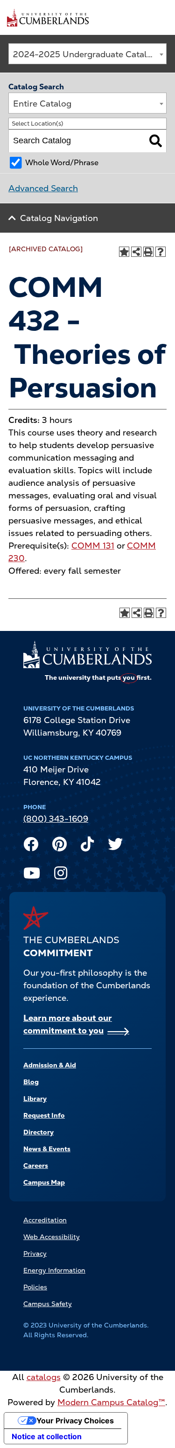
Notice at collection (47, 1436)
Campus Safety (47, 1304)
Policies (35, 1287)
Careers (35, 1165)
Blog (31, 1082)
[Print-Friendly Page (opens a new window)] (148, 252)
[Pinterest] (59, 846)
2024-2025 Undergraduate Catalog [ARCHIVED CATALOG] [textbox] (89, 54)
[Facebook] (30, 846)
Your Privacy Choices (75, 1420)
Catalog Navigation (59, 218)
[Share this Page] (136, 252)
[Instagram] (60, 875)
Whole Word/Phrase (61, 163)
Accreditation (45, 1220)
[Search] (156, 141)
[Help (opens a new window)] (160, 252)
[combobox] (87, 53)
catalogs (44, 1377)
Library (35, 1098)
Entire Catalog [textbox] (42, 103)
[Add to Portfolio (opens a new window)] (124, 252)
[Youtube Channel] (31, 875)
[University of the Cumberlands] (48, 17)
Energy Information (54, 1270)
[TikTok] (87, 846)
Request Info (44, 1115)
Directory (38, 1132)
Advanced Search (43, 188)
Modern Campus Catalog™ (111, 1402)
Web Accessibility (51, 1237)
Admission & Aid (49, 1065)
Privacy (35, 1253)
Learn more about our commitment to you (67, 1024)
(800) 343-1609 (55, 818)
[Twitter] (115, 846)
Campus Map (44, 1182)
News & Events (46, 1149)
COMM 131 (92, 545)
